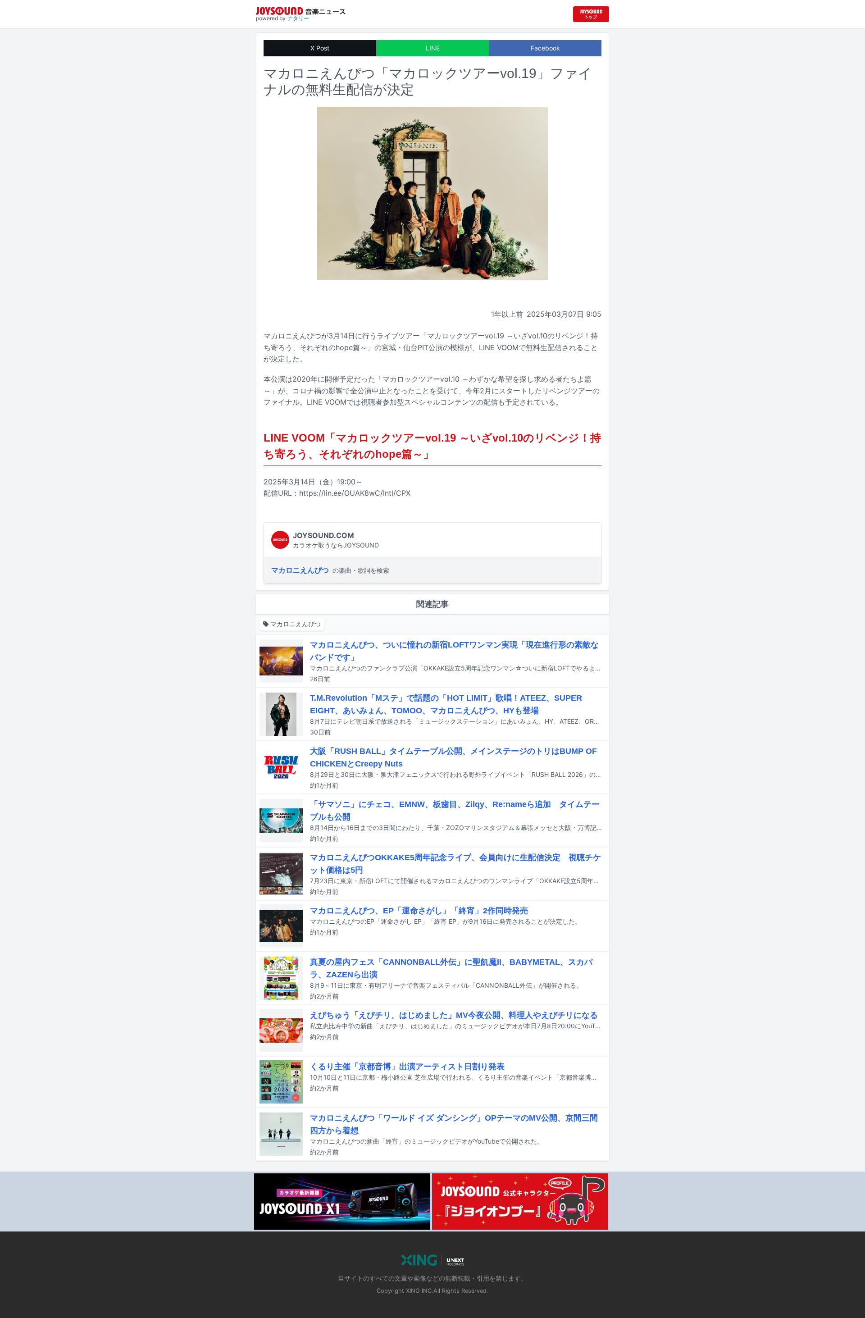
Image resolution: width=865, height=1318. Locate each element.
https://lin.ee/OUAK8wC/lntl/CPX (354, 492)
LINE (433, 48)
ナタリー (298, 18)
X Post (319, 48)
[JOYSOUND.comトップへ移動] (591, 14)
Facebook (545, 48)
